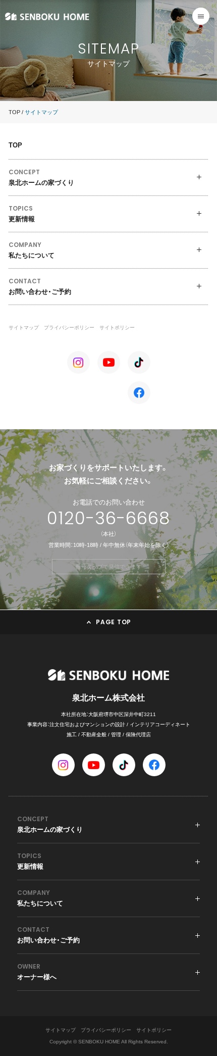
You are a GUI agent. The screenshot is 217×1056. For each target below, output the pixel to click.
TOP (14, 112)
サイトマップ (24, 327)
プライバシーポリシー (69, 327)
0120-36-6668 (108, 518)
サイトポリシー (117, 327)
